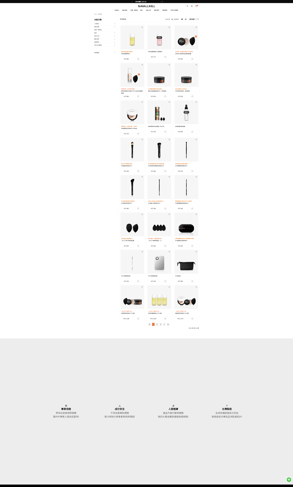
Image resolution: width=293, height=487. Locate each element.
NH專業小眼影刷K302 (154, 203)
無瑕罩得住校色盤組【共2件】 (156, 126)
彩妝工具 (96, 36)
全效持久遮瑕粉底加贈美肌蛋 (183, 54)
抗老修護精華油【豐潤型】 (155, 51)
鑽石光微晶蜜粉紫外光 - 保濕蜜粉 (157, 91)
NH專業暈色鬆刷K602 (181, 166)
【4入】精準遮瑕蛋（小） (155, 240)
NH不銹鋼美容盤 (152, 276)
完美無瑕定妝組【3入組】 (128, 313)
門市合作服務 (98, 45)
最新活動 (96, 27)
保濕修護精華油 (125, 54)
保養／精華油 (98, 30)
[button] (132, 1)
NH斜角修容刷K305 (126, 203)
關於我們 (96, 39)
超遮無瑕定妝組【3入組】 (182, 313)
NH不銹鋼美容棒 (125, 276)
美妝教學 (96, 42)
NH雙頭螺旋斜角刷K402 (181, 203)
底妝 (95, 33)
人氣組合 (96, 24)
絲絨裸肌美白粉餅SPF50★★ (129, 128)
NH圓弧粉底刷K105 (126, 166)
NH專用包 (178, 276)
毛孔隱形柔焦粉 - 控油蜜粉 (182, 91)
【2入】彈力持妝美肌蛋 (127, 240)
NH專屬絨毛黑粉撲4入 (181, 240)
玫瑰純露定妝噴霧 (180, 126)
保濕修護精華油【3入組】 (155, 313)
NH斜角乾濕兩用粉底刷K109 (156, 166)
